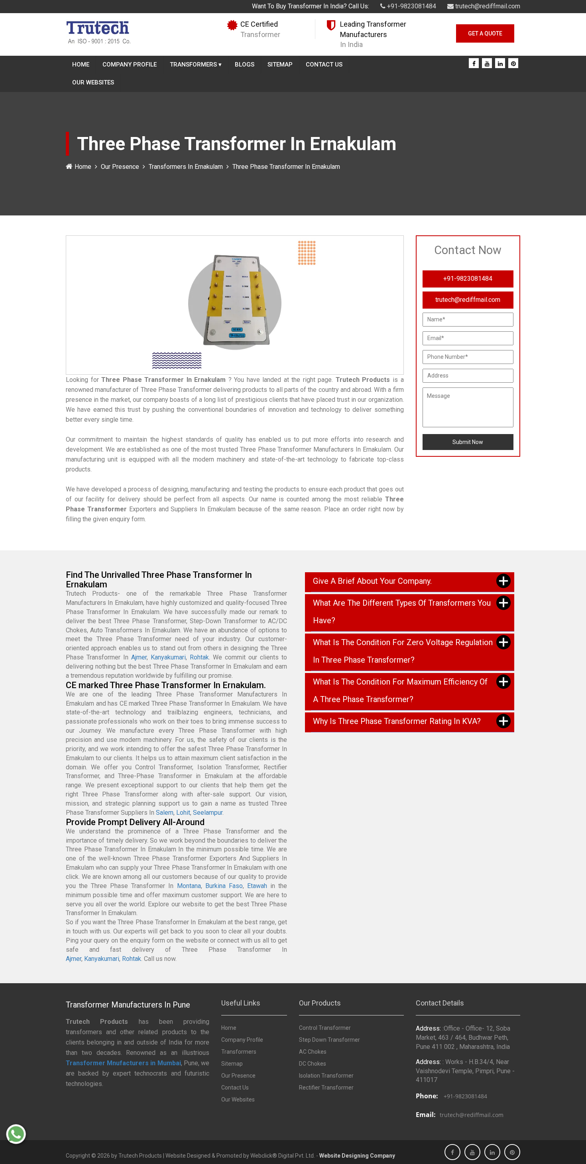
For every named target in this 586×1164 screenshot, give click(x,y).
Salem (164, 812)
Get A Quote (485, 33)
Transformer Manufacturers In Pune (128, 1004)
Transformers (196, 64)
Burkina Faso (224, 886)
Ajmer (139, 657)
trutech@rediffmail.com (487, 6)
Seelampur (207, 812)
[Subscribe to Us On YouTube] (487, 64)
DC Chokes (312, 1063)
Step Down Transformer (329, 1040)
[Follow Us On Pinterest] (513, 64)
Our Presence (120, 166)
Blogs (244, 64)
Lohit (183, 812)
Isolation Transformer (326, 1075)
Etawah (257, 886)
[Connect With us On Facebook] (474, 64)
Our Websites (93, 82)
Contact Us (324, 64)
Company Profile (129, 64)
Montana (189, 886)
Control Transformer (325, 1028)
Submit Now (467, 442)
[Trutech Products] (98, 31)
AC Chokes (312, 1052)
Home (80, 64)
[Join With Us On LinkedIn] (500, 64)
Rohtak (199, 657)
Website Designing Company (357, 1155)
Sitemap (280, 64)
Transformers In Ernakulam (186, 166)
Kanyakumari (168, 657)
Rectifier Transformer (326, 1087)
